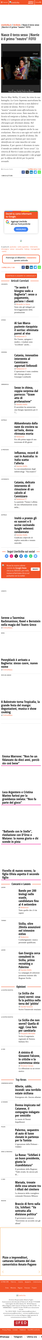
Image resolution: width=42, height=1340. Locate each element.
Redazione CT (21, 336)
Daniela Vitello (8, 169)
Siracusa (27, 1288)
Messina (13, 1288)
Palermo (13, 1282)
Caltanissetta (37, 1282)
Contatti (15, 1330)
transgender (35, 249)
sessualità (19, 249)
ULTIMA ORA (5, 1282)
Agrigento (28, 1282)
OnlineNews (7, 628)
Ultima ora (27, 1336)
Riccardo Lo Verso (23, 304)
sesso (12, 249)
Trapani (34, 1288)
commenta (31, 257)
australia (13, 247)
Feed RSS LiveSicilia (34, 1330)
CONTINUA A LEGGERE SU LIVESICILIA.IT (21, 276)
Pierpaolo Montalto (27, 1033)
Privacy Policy (6, 1330)
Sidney (26, 249)
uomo (4, 251)
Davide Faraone (26, 1007)
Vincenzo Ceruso (26, 1066)
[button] (2, 1271)
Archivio (16, 24)
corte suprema (23, 247)
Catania (20, 1282)
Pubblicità (23, 1330)
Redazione (20, 436)
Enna (7, 1288)
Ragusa (20, 1288)
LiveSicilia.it (6, 24)
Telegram (13, 1336)
